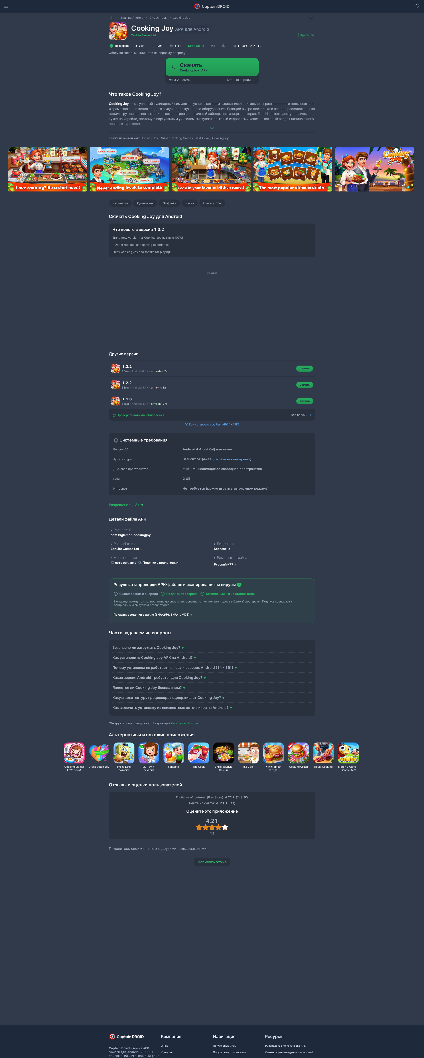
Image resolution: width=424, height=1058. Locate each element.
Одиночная (145, 203)
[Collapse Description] (212, 125)
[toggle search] (418, 6)
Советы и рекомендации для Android (289, 1052)
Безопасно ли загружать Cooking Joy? (146, 647)
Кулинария (120, 203)
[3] (212, 827)
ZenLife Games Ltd (143, 35)
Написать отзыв (212, 862)
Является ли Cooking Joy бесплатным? (147, 687)
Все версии (299, 415)
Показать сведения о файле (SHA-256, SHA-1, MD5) (151, 614)
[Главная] (112, 18)
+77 (223, 564)
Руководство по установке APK (285, 1045)
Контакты (167, 1052)
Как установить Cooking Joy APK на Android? (152, 657)
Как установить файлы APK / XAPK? (213, 424)
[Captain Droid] (130, 1038)
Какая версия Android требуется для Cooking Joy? (157, 677)
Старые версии (239, 79)
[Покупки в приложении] (223, 46)
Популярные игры (224, 1045)
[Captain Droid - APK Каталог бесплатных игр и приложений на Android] (212, 6)
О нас (164, 1045)
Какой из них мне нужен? (232, 459)
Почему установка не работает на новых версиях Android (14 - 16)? (172, 667)
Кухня (190, 203)
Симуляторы (212, 203)
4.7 (140, 46)
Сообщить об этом (184, 723)
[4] (218, 827)
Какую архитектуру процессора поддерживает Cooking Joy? (166, 697)
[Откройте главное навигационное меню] (6, 6)
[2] (205, 827)
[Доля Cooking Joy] (310, 17)
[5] (225, 827)
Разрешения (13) (124, 505)
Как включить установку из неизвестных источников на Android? (170, 707)
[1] (199, 827)
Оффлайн (169, 203)
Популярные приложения (229, 1052)
